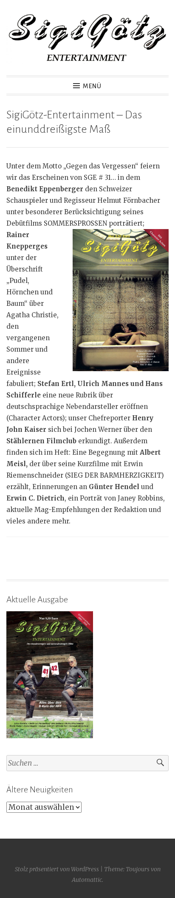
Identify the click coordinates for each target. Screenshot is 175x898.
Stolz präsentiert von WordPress (57, 869)
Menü (92, 86)
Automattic (87, 880)
